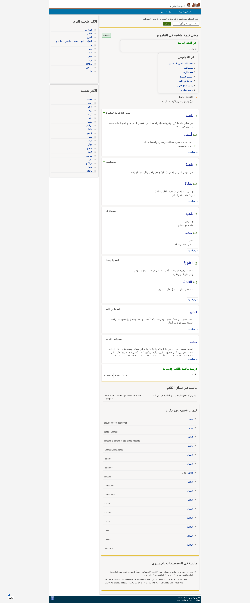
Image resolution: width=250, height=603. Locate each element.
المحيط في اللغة (186, 81)
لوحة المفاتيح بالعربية (187, 12)
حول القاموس (166, 12)
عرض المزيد (193, 152)
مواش (190, 428)
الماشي (190, 482)
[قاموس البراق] (193, 5)
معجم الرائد (188, 72)
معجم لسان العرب (185, 86)
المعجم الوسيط (186, 77)
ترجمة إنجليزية (187, 90)
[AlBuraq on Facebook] (52, 599)
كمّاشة (190, 473)
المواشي (189, 536)
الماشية (190, 518)
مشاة (191, 419)
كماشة (190, 437)
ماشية (190, 446)
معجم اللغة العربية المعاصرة (181, 63)
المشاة (190, 455)
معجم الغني (188, 68)
